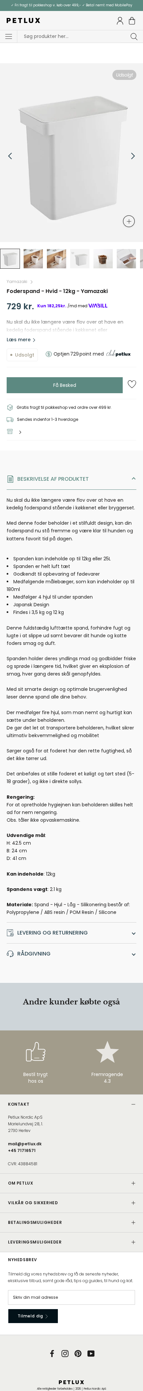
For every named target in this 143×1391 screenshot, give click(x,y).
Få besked (64, 385)
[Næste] (133, 155)
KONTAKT (18, 1104)
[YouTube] (90, 1353)
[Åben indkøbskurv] (132, 21)
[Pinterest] (77, 1353)
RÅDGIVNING (34, 954)
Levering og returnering (52, 933)
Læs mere (19, 339)
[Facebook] (52, 1353)
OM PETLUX (20, 1183)
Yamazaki (17, 281)
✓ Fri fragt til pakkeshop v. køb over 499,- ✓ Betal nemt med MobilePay (71, 5)
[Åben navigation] (8, 36)
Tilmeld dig (31, 1316)
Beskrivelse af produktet (53, 479)
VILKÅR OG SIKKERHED (33, 1203)
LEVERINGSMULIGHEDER (35, 1242)
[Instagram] (65, 1353)
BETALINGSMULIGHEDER (35, 1222)
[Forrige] (10, 155)
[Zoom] (129, 221)
